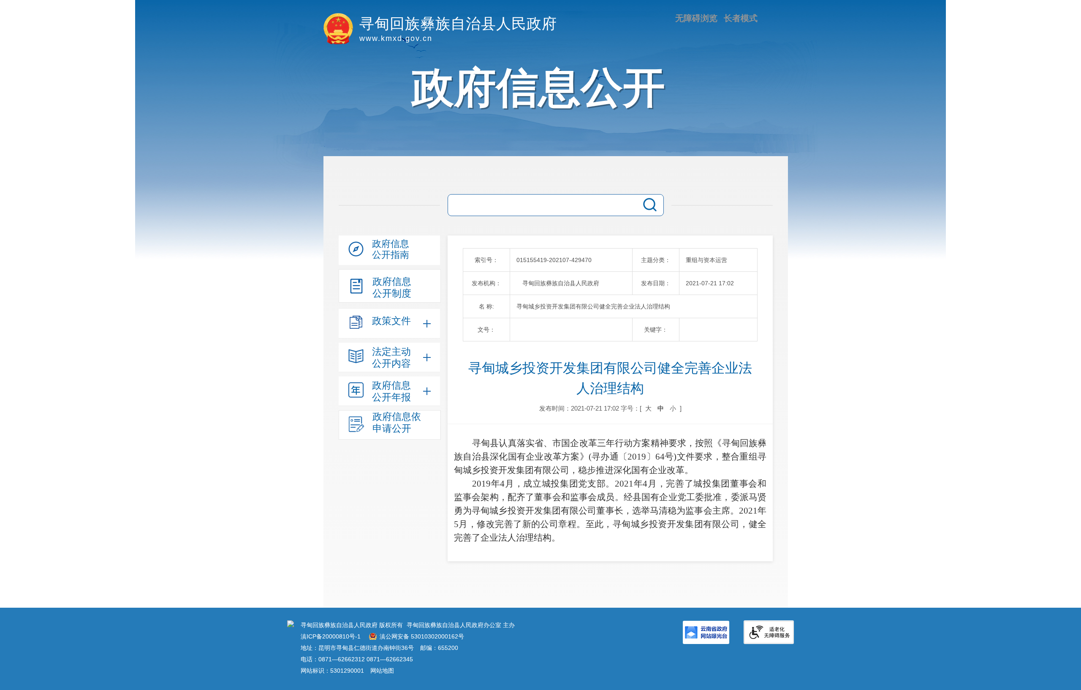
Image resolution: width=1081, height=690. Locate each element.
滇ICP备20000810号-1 (331, 636)
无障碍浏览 (696, 18)
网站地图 (382, 670)
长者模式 (741, 18)
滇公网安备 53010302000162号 (422, 636)
